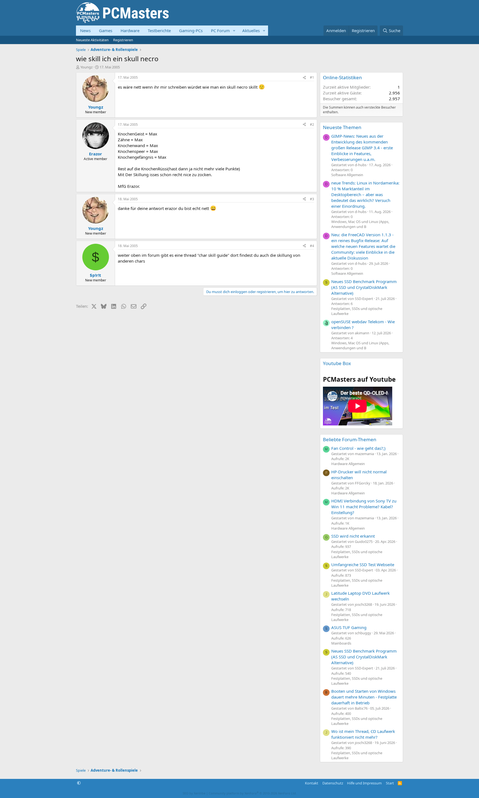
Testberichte (159, 30)
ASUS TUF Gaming (348, 627)
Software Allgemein (347, 174)
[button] (234, 30)
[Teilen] (304, 78)
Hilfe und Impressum (364, 783)
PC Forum (220, 30)
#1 (312, 77)
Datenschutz (332, 783)
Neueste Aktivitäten (92, 39)
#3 (312, 199)
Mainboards (341, 643)
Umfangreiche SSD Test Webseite (362, 564)
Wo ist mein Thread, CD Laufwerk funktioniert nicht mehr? (363, 734)
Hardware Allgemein (348, 463)
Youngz (86, 67)
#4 (312, 245)
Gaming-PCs (191, 30)
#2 (312, 124)
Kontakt (311, 783)
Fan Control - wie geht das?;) (358, 448)
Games (105, 30)
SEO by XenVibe (194, 793)
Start (390, 783)
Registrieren (123, 39)
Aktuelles (251, 30)
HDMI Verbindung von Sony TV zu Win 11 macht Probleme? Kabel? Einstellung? (363, 506)
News (85, 30)
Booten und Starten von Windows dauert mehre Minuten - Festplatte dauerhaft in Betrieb (364, 696)
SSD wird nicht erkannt (353, 536)
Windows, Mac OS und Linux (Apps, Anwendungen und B (360, 224)
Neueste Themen (342, 127)
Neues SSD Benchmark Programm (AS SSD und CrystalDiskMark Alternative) (364, 287)
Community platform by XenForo (253, 793)
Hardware (130, 30)
